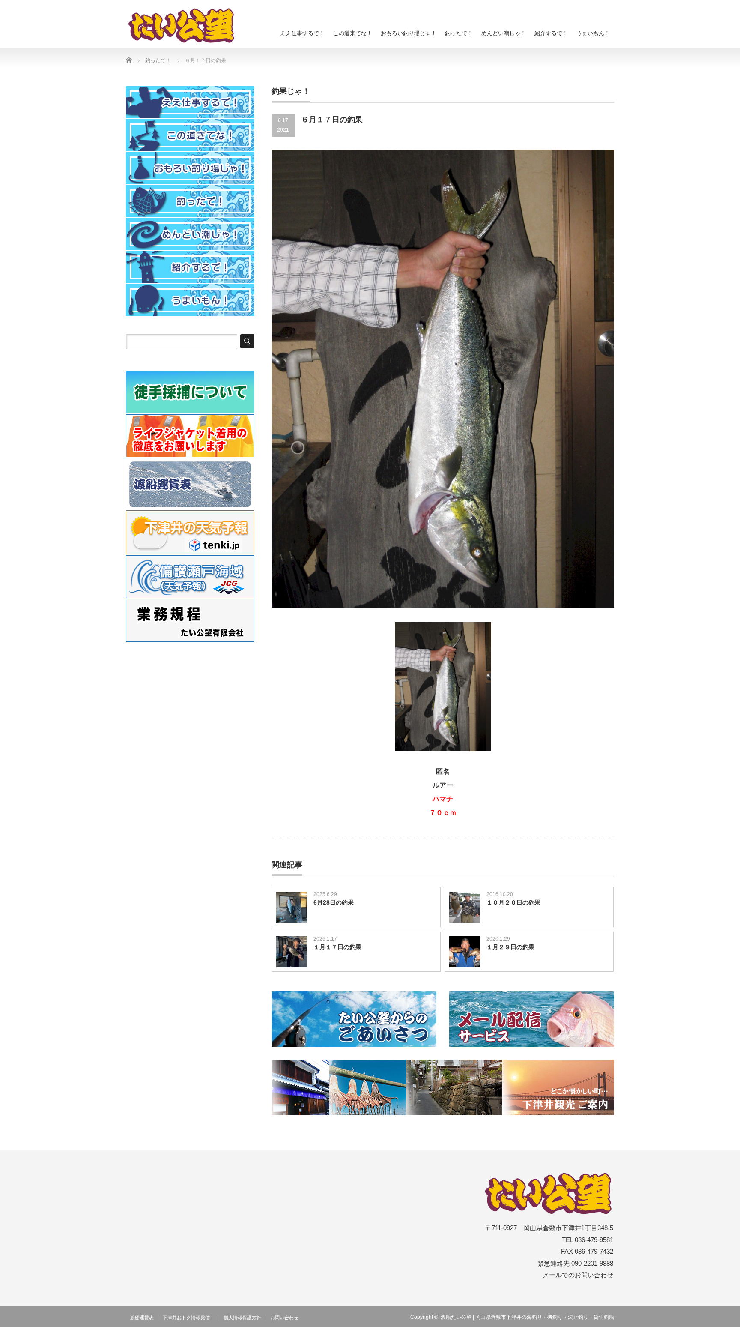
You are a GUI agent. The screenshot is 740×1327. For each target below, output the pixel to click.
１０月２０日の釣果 (513, 902)
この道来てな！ (352, 33)
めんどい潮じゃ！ (503, 33)
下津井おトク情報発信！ (189, 1317)
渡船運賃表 (142, 1317)
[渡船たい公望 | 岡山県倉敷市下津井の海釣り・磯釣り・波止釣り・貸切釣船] (186, 25)
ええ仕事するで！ (302, 33)
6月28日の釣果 (333, 902)
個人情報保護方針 (242, 1317)
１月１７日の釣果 (337, 947)
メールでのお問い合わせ (578, 1275)
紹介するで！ (551, 33)
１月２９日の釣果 (510, 947)
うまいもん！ (593, 33)
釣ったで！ (459, 33)
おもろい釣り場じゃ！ (408, 33)
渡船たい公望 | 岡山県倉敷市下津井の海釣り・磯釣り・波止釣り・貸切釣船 (527, 1317)
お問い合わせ (284, 1317)
